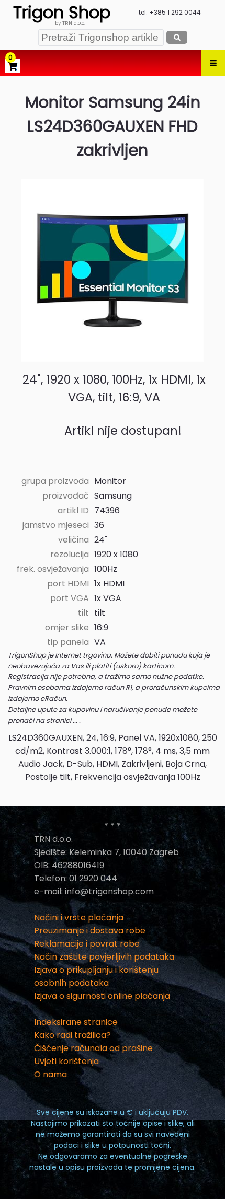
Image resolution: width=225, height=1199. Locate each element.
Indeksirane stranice (76, 1022)
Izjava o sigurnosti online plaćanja (102, 996)
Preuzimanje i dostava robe (89, 931)
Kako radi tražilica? (72, 1035)
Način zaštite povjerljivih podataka (104, 957)
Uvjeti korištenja (66, 1061)
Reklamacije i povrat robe (87, 944)
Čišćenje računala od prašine (93, 1048)
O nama (50, 1074)
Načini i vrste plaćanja (78, 918)
